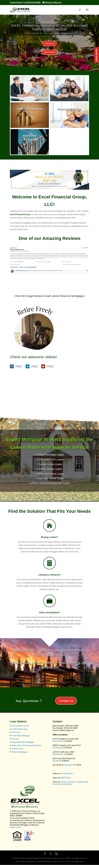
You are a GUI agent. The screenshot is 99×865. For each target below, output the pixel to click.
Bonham (68, 765)
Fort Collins (57, 741)
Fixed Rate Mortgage (21, 736)
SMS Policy (66, 778)
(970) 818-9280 (33, 3)
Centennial (57, 748)
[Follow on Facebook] (12, 366)
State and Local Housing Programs (27, 745)
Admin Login (15, 827)
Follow (18, 366)
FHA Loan (16, 732)
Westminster (58, 754)
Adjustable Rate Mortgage (23, 742)
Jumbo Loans (17, 749)
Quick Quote (49, 52)
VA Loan (15, 739)
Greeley (56, 761)
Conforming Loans (19, 729)
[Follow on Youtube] (43, 366)
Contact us (49, 43)
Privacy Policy (67, 773)
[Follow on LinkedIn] (27, 366)
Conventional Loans (20, 726)
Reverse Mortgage (19, 752)
